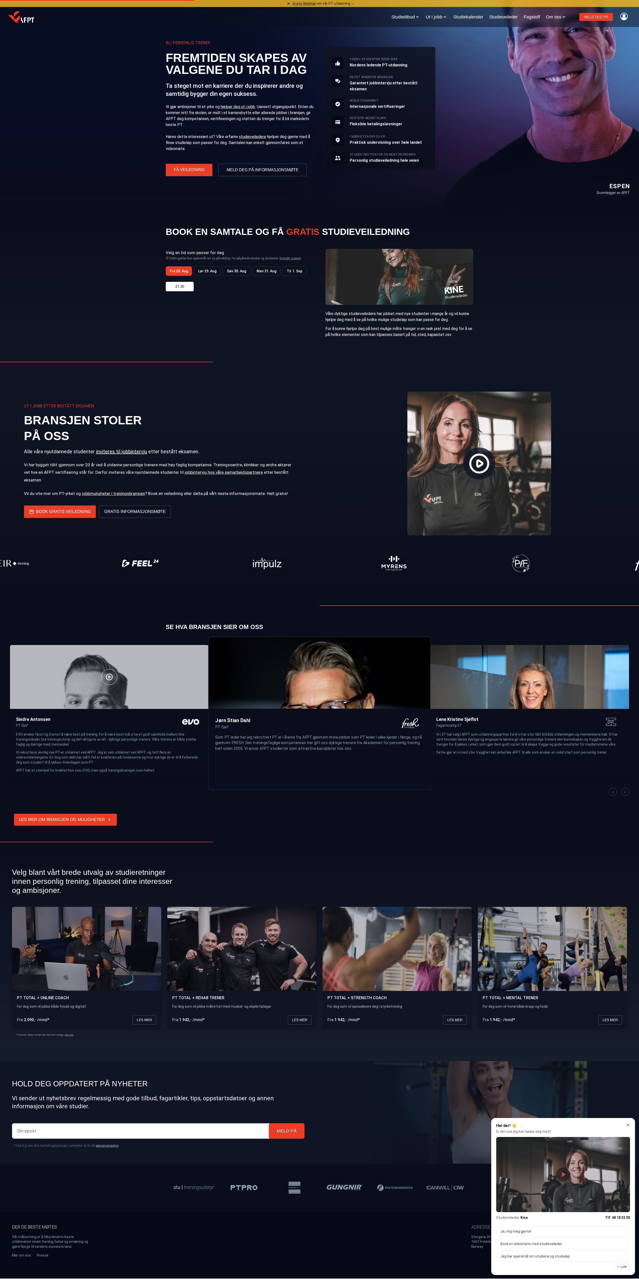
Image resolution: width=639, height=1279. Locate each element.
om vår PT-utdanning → (323, 3)
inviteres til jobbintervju (121, 452)
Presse (42, 1255)
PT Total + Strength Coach (357, 997)
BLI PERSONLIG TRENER (188, 42)
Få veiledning (189, 169)
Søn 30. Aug (236, 271)
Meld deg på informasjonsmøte (263, 170)
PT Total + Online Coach (43, 997)
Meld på (287, 1130)
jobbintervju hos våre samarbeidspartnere (224, 472)
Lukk (624, 1267)
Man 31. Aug (266, 271)
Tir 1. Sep (294, 271)
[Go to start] (21, 17)
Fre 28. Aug (179, 271)
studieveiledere (252, 136)
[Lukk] (628, 1125)
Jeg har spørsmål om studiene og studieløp (535, 1256)
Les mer (144, 1020)
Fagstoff (532, 16)
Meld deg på (596, 17)
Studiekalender (468, 16)
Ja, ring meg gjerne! (515, 1231)
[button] (613, 792)
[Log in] (624, 16)
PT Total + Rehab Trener (198, 997)
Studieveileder (503, 16)
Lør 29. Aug (207, 271)
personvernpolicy (107, 1145)
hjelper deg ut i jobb (238, 106)
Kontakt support (290, 258)
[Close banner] (289, 3)
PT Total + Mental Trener (510, 997)
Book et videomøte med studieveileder (531, 1244)
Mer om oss (21, 1255)
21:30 (179, 287)
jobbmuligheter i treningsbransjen (113, 493)
